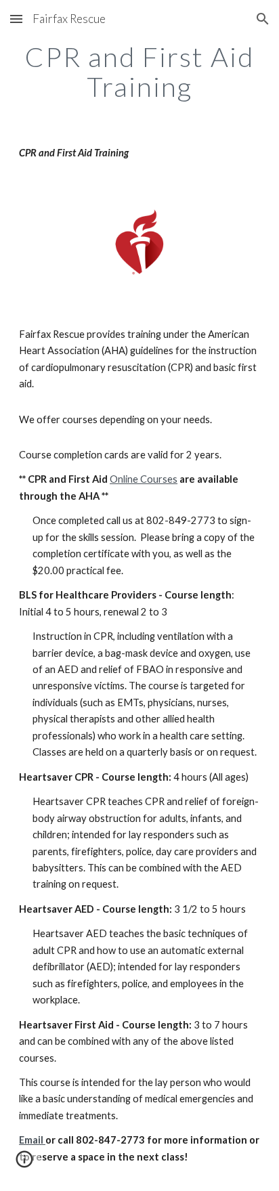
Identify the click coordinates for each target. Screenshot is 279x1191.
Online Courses (143, 479)
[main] (139, 72)
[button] (16, 18)
